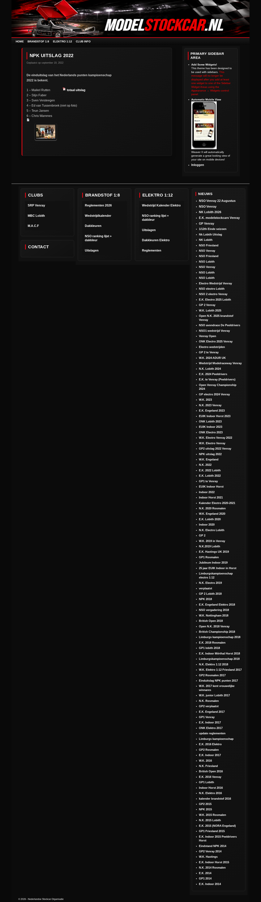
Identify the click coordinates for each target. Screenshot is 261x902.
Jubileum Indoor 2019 (213, 562)
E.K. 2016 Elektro (210, 744)
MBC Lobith (36, 215)
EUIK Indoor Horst (211, 486)
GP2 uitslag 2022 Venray (215, 448)
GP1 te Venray (208, 481)
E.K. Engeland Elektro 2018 (217, 604)
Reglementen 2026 (98, 205)
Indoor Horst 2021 (211, 497)
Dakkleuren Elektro (156, 240)
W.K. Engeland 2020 (212, 513)
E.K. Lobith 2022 (210, 475)
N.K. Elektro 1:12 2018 (213, 664)
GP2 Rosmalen (209, 749)
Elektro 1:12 (62, 41)
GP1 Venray (207, 717)
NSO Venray (207, 206)
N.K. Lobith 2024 (210, 368)
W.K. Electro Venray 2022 (215, 437)
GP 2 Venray (207, 305)
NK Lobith (205, 239)
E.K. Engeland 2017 (212, 711)
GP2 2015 (205, 804)
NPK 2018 (205, 599)
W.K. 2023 (205, 399)
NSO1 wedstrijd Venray (214, 330)
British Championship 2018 (217, 631)
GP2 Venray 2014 (210, 851)
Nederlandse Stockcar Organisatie (46, 899)
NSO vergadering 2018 (214, 610)
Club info (83, 41)
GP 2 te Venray (209, 352)
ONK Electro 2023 (211, 432)
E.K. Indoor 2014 (210, 884)
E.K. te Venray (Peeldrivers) (217, 379)
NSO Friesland (208, 245)
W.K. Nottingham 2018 (213, 615)
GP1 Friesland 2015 (212, 831)
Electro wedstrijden (212, 347)
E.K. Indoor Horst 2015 (214, 862)
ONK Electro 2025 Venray (216, 341)
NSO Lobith (207, 261)
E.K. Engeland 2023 (212, 410)
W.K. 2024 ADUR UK (212, 357)
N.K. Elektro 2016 (210, 793)
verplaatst (205, 588)
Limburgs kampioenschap (216, 738)
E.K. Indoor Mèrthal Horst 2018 (219, 653)
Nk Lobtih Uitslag (210, 234)
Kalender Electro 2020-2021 (217, 503)
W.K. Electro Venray (212, 443)
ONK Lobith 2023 (210, 421)
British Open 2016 (211, 771)
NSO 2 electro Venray (213, 294)
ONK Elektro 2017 (211, 728)
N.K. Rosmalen (209, 700)
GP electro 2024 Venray (214, 394)
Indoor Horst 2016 (211, 787)
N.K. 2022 (205, 464)
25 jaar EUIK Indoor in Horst (217, 568)
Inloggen (197, 165)
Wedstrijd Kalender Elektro (161, 205)
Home (20, 41)
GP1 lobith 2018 (209, 648)
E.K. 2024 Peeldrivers (213, 374)
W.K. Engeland (208, 459)
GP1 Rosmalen (209, 557)
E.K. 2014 (205, 873)
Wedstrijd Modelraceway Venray (220, 363)
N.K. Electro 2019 (210, 582)
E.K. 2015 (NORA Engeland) (217, 825)
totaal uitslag (75, 90)
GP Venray (206, 223)
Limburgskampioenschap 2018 (219, 658)
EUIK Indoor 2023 (210, 426)
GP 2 (202, 535)
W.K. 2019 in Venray (212, 541)
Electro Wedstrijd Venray (215, 283)
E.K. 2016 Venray (210, 776)
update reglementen (212, 733)
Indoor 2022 (207, 492)
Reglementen (151, 250)
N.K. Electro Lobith (211, 530)
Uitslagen (92, 250)
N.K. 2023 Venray (210, 405)
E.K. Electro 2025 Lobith (215, 299)
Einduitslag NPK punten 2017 (218, 680)
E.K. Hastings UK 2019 (214, 551)
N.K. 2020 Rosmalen (212, 508)
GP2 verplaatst (209, 706)
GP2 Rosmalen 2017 (212, 675)
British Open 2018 (211, 620)
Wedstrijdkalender (98, 215)
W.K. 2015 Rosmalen (212, 814)
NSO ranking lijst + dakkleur (98, 238)
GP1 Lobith (206, 782)
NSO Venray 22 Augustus (217, 200)
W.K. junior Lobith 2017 (214, 695)
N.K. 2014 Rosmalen (212, 867)
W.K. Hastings (208, 856)
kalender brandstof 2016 (215, 798)
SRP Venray (36, 205)
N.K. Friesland (208, 766)
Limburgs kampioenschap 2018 (219, 637)
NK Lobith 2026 (210, 212)
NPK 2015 (205, 809)
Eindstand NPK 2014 (212, 846)
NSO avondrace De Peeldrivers (219, 325)
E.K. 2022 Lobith (210, 470)
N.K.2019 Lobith (209, 546)
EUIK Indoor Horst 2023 (214, 416)
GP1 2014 (205, 878)
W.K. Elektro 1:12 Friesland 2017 (220, 669)
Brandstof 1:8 (38, 41)
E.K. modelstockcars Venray (219, 217)
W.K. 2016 (205, 760)
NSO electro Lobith (212, 288)
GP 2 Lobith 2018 (210, 593)
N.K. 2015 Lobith (210, 820)
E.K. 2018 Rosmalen (212, 642)
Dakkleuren (93, 225)
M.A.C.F (33, 225)
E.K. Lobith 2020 (210, 519)
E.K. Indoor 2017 (210, 722)
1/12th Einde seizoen (212, 229)
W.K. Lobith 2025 (210, 310)
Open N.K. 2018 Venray (214, 626)
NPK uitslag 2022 (210, 454)
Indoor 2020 (207, 524)
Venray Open (207, 336)
